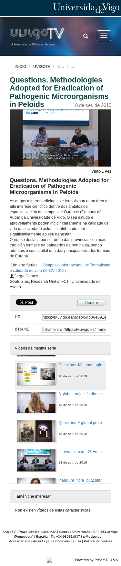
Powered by (96, 560)
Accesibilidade (19, 541)
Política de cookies (98, 541)
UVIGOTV (41, 66)
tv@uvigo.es (92, 536)
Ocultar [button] (91, 302)
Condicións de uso (67, 541)
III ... (60, 66)
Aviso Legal (41, 541)
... (72, 66)
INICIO (20, 66)
